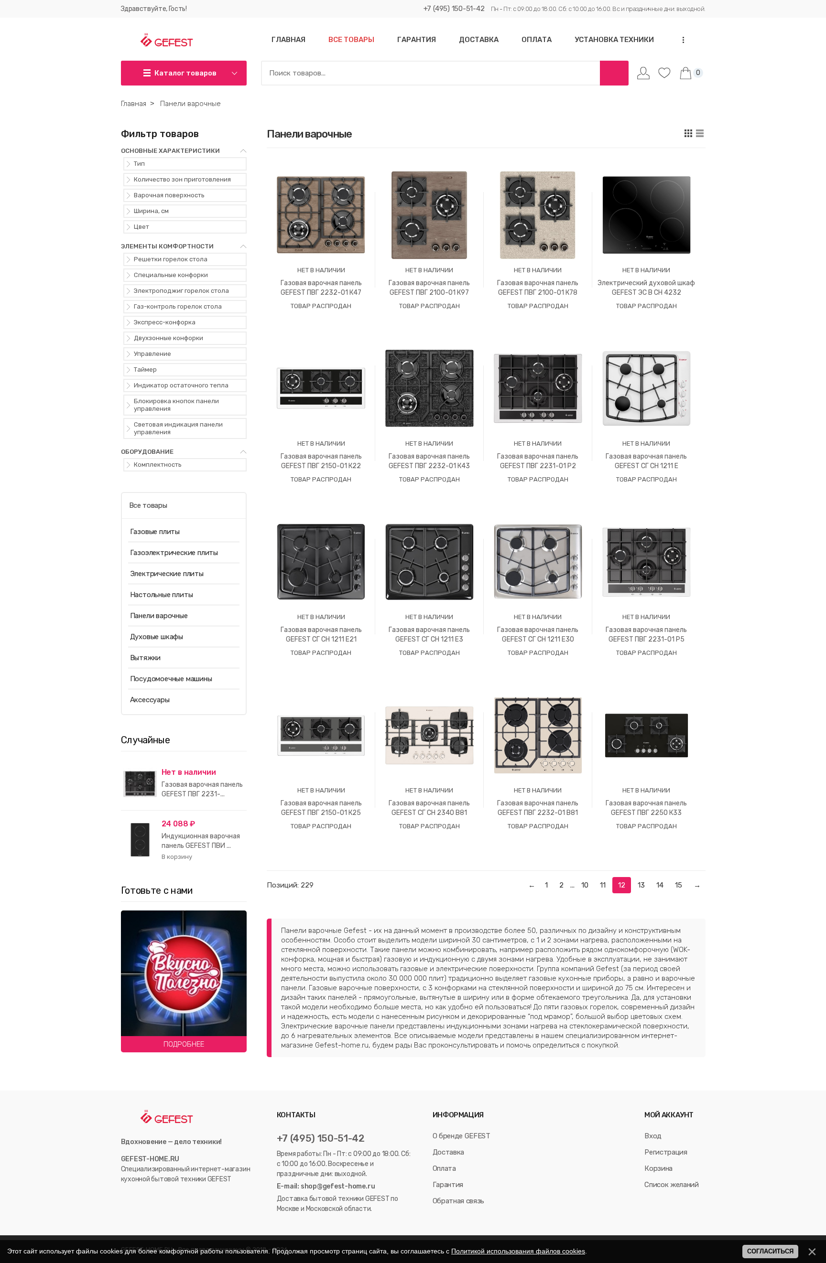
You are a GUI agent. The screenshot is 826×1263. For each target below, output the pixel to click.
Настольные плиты (161, 594)
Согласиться (770, 1251)
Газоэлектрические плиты (174, 552)
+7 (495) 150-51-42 (454, 8)
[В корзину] (177, 857)
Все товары (148, 505)
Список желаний (671, 1184)
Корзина (658, 1168)
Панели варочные (159, 615)
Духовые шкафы (156, 636)
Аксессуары (150, 700)
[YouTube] (136, 1198)
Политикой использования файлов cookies (518, 1251)
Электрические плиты (167, 573)
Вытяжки (145, 657)
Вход (653, 1136)
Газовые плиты (155, 531)
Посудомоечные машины (171, 678)
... (680, 39)
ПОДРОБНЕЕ (183, 1044)
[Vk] (125, 1198)
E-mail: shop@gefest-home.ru (326, 1186)
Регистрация (665, 1152)
